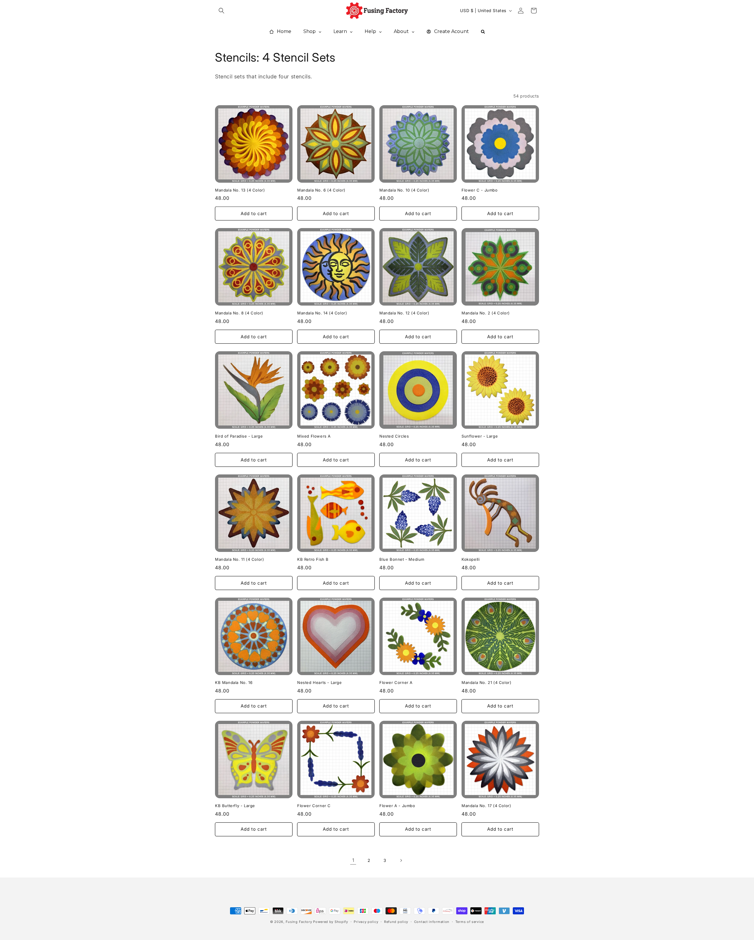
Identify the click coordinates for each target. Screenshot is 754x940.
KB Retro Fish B (313, 559)
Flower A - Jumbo (397, 805)
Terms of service (469, 922)
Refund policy (396, 922)
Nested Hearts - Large (319, 682)
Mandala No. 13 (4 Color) (240, 190)
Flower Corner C (314, 805)
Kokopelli (470, 559)
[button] (221, 10)
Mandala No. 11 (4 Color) (239, 559)
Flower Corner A (396, 682)
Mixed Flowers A (314, 436)
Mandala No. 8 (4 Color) (239, 313)
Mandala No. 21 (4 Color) (486, 682)
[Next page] (400, 860)
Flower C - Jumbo (480, 190)
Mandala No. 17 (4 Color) (486, 805)
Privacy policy (366, 922)
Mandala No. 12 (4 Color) (404, 313)
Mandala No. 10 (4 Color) (404, 190)
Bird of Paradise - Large (239, 436)
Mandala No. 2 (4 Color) (486, 313)
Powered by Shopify (330, 922)
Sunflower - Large (480, 436)
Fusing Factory (299, 922)
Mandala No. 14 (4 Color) (322, 313)
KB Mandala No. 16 (233, 682)
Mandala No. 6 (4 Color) (321, 190)
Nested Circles (394, 436)
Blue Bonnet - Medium (401, 559)
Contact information (431, 922)
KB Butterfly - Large (235, 805)
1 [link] (353, 860)
